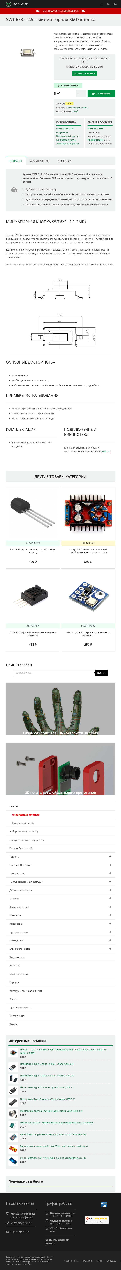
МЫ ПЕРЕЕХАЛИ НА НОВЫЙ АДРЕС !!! (60, 10)
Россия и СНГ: (95, 140)
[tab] (16, 161)
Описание (16, 161)
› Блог (99, 1260)
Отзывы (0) (64, 161)
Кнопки (84, 107)
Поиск (101, 672)
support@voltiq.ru (20, 1231)
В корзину (103, 93)
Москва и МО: (96, 128)
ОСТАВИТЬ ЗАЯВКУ (84, 73)
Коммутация (74, 107)
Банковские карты (66, 140)
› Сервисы (111, 1260)
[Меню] (101, 4)
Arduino (106, 451)
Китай (75, 111)
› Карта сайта (71, 1260)
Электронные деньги (67, 143)
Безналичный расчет (68, 136)
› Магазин (87, 1260)
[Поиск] (108, 4)
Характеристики (40, 161)
